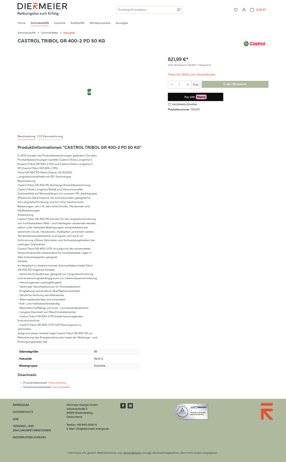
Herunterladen (57, 383)
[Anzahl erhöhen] (187, 85)
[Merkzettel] (236, 10)
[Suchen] (179, 10)
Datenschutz (23, 412)
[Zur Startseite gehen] (42, 9)
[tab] (26, 137)
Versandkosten (132, 453)
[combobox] (145, 10)
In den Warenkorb (235, 84)
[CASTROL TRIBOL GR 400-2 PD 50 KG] (89, 91)
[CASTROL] (254, 43)
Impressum (21, 405)
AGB (16, 419)
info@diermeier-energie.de (92, 429)
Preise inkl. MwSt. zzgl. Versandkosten (191, 74)
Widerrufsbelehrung (29, 437)
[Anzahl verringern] (171, 85)
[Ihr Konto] (244, 10)
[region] (89, 91)
